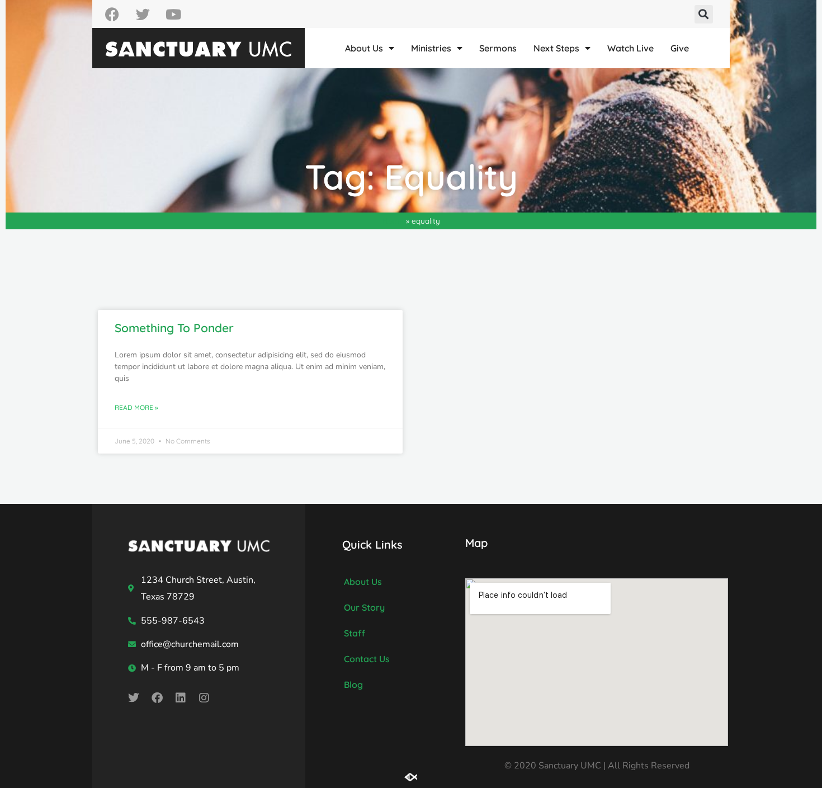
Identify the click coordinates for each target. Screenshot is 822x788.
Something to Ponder (174, 327)
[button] (704, 14)
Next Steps (556, 48)
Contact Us (367, 658)
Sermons (498, 48)
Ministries (431, 48)
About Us (364, 48)
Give (679, 48)
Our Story (364, 607)
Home (393, 220)
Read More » (136, 407)
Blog (353, 684)
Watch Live (630, 48)
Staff (354, 633)
